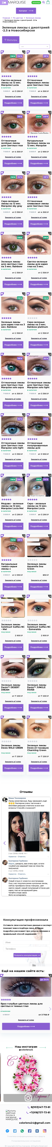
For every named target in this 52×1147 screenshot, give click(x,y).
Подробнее (10, 103)
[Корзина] (48, 2)
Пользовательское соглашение (26, 1141)
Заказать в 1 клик (13, 97)
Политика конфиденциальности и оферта (26, 1136)
